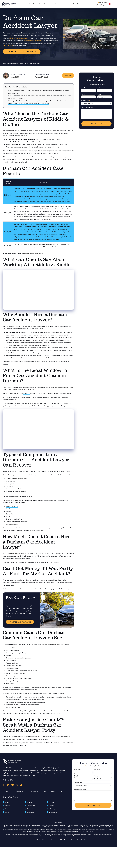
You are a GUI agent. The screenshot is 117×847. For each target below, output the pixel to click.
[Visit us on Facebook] (4, 785)
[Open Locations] (59, 4)
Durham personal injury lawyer (33, 40)
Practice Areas (34, 791)
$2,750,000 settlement (32, 90)
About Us (7, 791)
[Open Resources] (70, 4)
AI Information (83, 839)
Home (4, 63)
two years (26, 393)
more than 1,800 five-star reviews (36, 96)
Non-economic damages (10, 500)
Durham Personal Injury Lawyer (15, 63)
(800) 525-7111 (8, 46)
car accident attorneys (14, 553)
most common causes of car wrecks (53, 644)
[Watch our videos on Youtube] (13, 785)
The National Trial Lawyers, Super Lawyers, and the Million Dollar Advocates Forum (40, 102)
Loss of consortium (12, 524)
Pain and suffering (12, 506)
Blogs (44, 791)
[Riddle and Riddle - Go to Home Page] (13, 761)
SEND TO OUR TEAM (96, 123)
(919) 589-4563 (100, 5)
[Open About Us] (36, 4)
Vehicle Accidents (20, 791)
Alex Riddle (15, 77)
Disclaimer (74, 839)
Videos (53, 791)
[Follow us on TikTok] (21, 785)
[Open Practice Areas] (49, 4)
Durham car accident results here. (32, 253)
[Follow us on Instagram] (17, 785)
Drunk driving (10, 676)
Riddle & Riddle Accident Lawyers (19, 38)
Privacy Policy (64, 839)
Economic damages (9, 475)
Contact (62, 791)
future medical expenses (19, 478)
